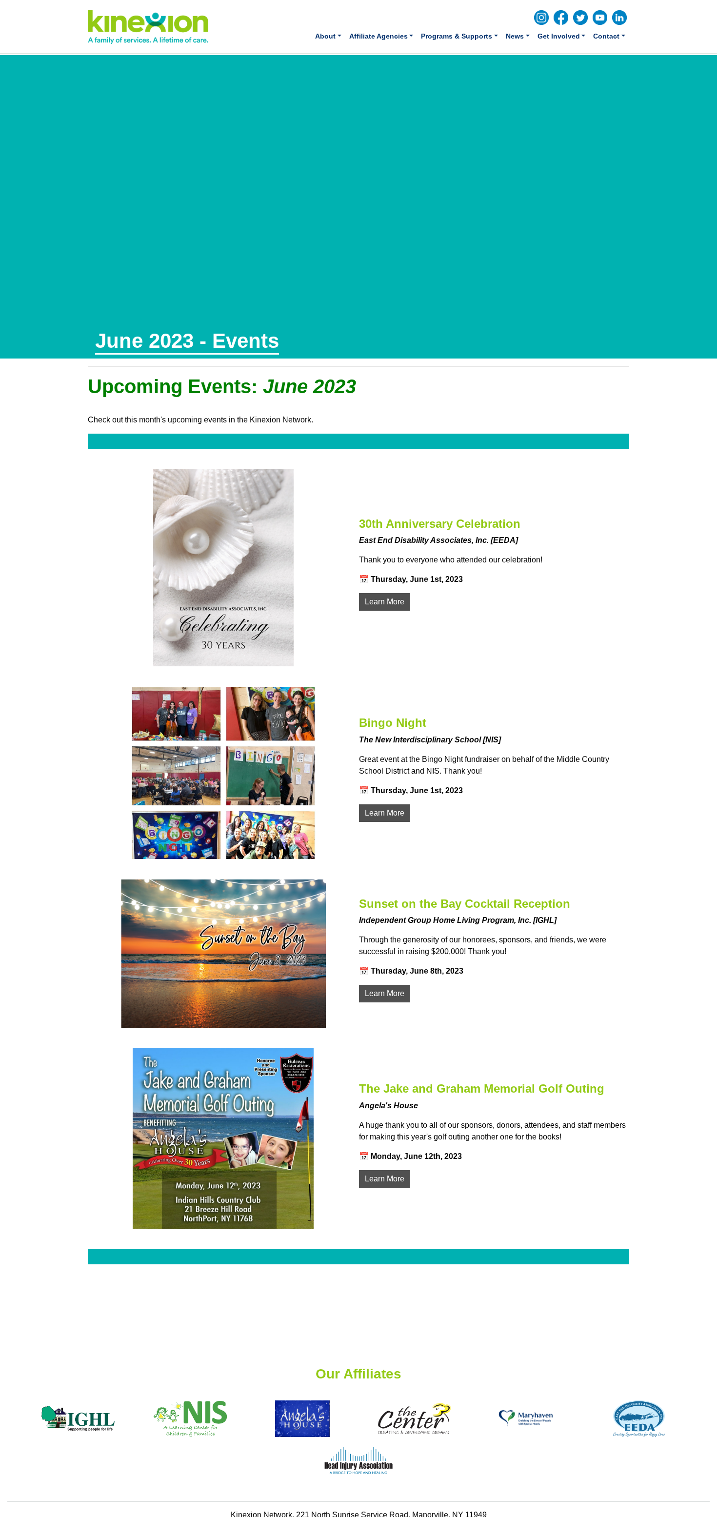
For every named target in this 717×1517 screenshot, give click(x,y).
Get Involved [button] (559, 36)
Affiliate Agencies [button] (378, 36)
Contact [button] (606, 36)
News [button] (515, 36)
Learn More (384, 602)
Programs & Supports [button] (456, 36)
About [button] (325, 36)
